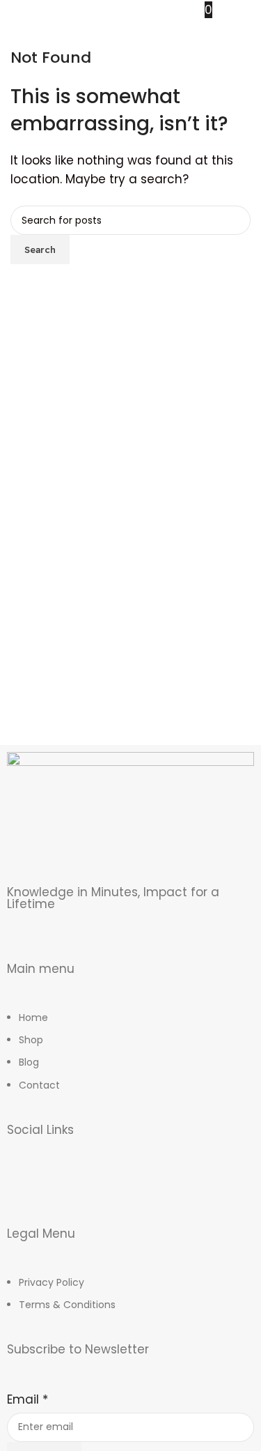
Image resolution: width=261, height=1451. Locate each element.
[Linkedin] (139, 1187)
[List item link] (130, 1058)
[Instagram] (62, 1187)
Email (27, 1399)
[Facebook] (24, 1187)
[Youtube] (101, 1187)
